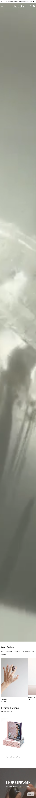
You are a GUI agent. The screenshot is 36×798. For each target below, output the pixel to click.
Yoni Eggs (4, 699)
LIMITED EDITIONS (6, 712)
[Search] (30, 6)
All (2, 651)
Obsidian (17, 651)
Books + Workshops (28, 651)
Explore (18, 791)
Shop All (3, 654)
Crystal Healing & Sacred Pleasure (12, 757)
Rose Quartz (8, 651)
